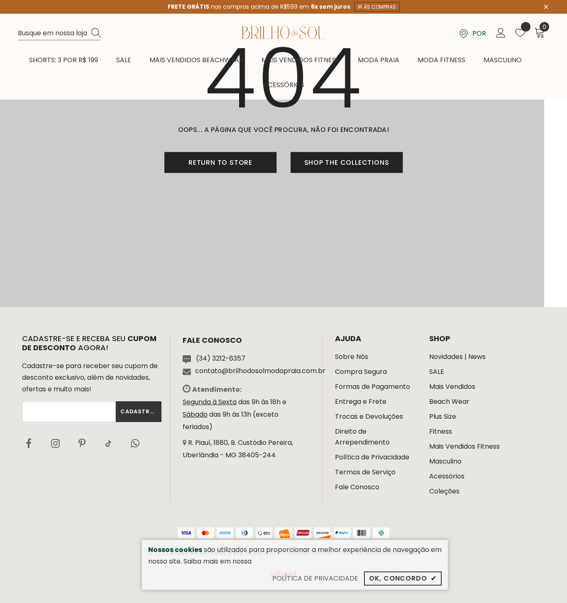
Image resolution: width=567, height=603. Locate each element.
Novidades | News (457, 356)
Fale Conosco (357, 487)
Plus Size (442, 416)
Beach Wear (449, 401)
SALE (436, 371)
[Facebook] (28, 443)
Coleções (444, 491)
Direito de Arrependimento (362, 437)
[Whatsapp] (135, 443)
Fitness (440, 431)
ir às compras (377, 6)
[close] (546, 6)
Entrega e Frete (360, 401)
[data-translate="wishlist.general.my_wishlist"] (520, 34)
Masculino (445, 461)
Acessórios (446, 476)
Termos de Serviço (365, 472)
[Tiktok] (108, 443)
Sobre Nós (351, 356)
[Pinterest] (81, 443)
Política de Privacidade (372, 457)
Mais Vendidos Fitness (464, 446)
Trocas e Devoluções (369, 416)
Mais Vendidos (452, 386)
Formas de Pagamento (372, 386)
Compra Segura (361, 371)
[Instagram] (55, 443)
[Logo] (283, 32)
